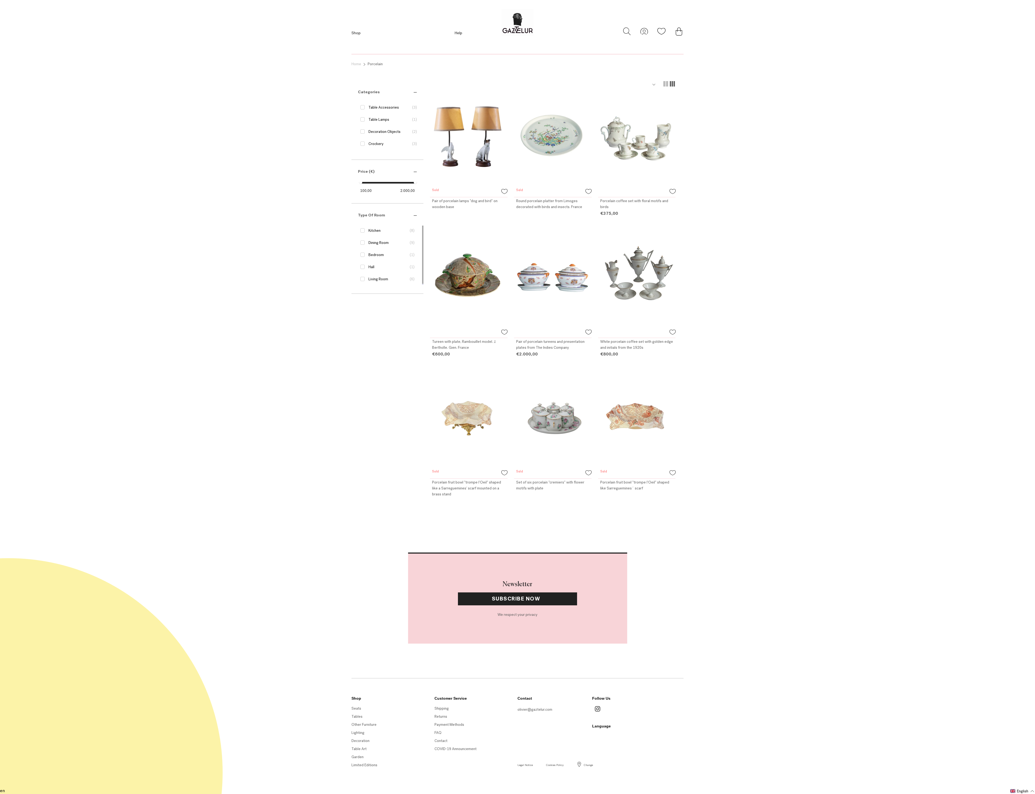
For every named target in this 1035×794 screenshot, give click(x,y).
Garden (357, 757)
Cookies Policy (555, 765)
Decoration (360, 740)
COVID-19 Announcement (455, 748)
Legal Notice (525, 765)
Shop (356, 33)
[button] (369, 92)
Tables (357, 716)
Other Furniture (364, 724)
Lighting (357, 732)
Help (458, 33)
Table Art (359, 748)
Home (356, 64)
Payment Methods (449, 724)
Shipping (441, 708)
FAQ (437, 732)
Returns (440, 716)
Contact (440, 740)
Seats (356, 708)
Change (588, 765)
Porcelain (375, 64)
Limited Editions (364, 765)
